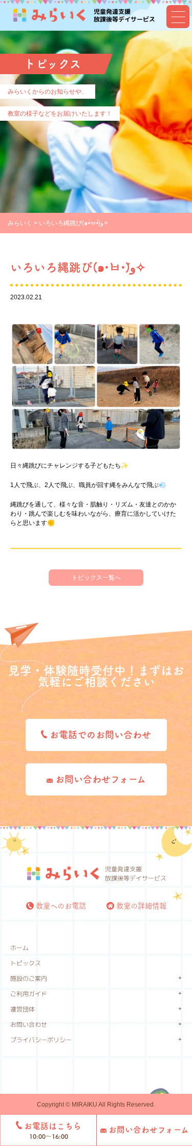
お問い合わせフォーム (99, 779)
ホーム (19, 947)
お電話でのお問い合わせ (99, 734)
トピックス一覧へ (96, 577)
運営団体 (22, 1009)
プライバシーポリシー (41, 1039)
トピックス (25, 963)
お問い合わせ (28, 1024)
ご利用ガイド (28, 993)
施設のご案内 (28, 978)
